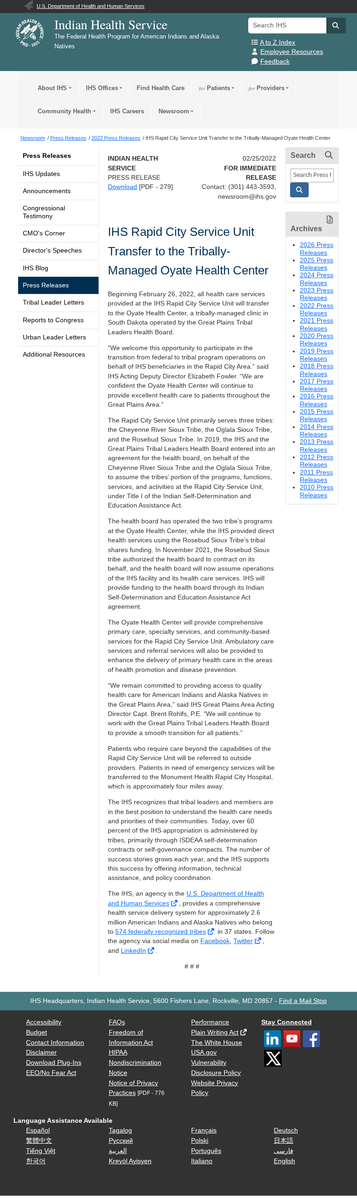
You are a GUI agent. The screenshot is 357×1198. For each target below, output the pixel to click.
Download (122, 186)
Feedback (275, 61)
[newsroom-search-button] (299, 189)
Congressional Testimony (44, 212)
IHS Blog (35, 268)
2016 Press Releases (316, 400)
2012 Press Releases (316, 461)
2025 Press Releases (316, 264)
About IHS (52, 88)
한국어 (36, 1161)
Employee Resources (291, 51)
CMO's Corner (44, 233)
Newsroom (174, 111)
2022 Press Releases (316, 309)
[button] (336, 25)
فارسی (283, 1150)
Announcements (47, 191)
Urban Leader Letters (54, 337)
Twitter (243, 941)
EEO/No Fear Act (51, 1072)
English (284, 1161)
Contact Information (55, 1042)
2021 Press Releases (316, 324)
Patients (214, 88)
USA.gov (204, 1052)
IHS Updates (41, 173)
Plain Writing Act (214, 1032)
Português (206, 1150)
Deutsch (286, 1130)
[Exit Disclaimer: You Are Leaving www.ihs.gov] (175, 903)
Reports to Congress (53, 320)
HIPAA (118, 1052)
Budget (36, 1032)
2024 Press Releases (316, 279)
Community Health (64, 111)
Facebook (215, 941)
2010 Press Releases (316, 491)
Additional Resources (54, 354)
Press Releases (47, 155)
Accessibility (43, 1022)
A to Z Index (277, 42)
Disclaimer (41, 1052)
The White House (216, 1042)
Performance (210, 1022)
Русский (121, 1140)
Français (204, 1130)
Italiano (201, 1161)
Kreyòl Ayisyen (130, 1161)
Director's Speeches (52, 250)
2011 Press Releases (316, 476)
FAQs (117, 1022)
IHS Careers (127, 111)
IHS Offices (102, 88)
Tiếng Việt (40, 1150)
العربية (118, 1150)
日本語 (283, 1140)
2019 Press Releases (316, 355)
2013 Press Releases (316, 445)
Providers (266, 88)
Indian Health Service (110, 24)
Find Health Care (161, 88)
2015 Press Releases (316, 415)
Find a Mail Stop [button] (303, 1000)
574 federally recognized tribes (160, 931)
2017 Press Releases (316, 385)
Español (38, 1130)
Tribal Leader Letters (53, 302)
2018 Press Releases (316, 370)
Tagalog (120, 1130)
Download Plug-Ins (53, 1062)
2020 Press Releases (316, 339)
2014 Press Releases (316, 430)
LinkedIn (133, 950)
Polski (199, 1140)
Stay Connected (286, 1022)
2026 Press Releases (316, 248)
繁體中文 (39, 1140)
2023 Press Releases (316, 294)
